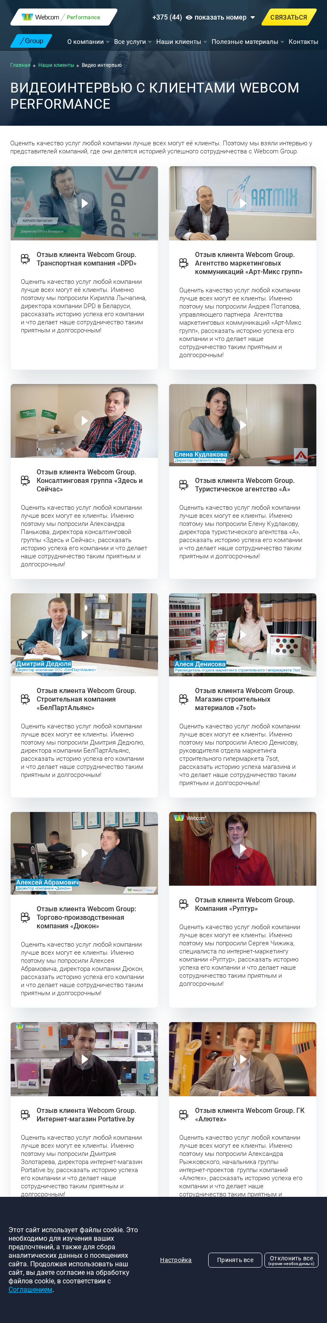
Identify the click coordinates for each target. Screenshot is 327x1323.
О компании (85, 42)
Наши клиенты (178, 42)
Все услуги (130, 42)
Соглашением (30, 1289)
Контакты (303, 42)
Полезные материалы (245, 42)
